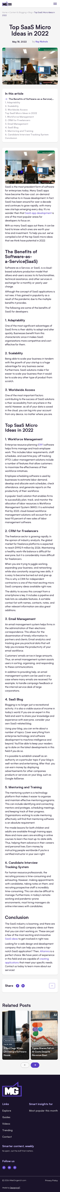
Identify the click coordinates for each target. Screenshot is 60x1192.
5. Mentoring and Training (19, 131)
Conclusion (11, 138)
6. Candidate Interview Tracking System (27, 134)
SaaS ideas (11, 938)
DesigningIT (15, 1188)
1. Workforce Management (19, 117)
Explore (6, 1110)
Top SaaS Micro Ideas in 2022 (21, 113)
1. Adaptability (12, 102)
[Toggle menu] (55, 3)
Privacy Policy (51, 1180)
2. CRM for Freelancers (17, 120)
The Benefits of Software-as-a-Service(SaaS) (32, 99)
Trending (7, 1130)
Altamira (45, 951)
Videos (6, 1123)
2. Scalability (12, 106)
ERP (41, 444)
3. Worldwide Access (16, 110)
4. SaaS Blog (11, 127)
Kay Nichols (42, 41)
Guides (6, 1117)
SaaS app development (38, 213)
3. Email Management (16, 124)
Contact (7, 1136)
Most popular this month (43, 1110)
